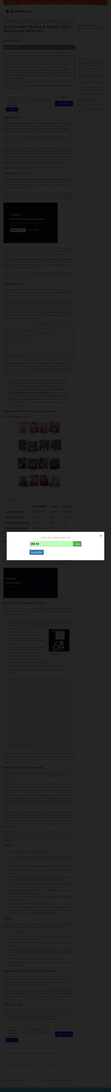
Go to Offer (36, 552)
